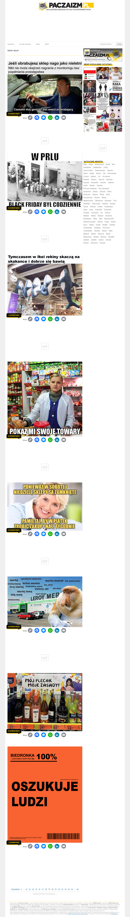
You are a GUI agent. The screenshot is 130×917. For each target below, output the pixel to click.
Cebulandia (87, 167)
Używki (104, 230)
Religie (93, 215)
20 (52, 889)
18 (46, 889)
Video (111, 230)
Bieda (91, 164)
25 (69, 889)
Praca (85, 209)
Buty (113, 164)
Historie (101, 179)
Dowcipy (110, 170)
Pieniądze (86, 203)
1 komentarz (14, 315)
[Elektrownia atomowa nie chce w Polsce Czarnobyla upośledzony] (89, 125)
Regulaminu (114, 913)
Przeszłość (107, 209)
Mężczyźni (86, 194)
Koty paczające (104, 188)
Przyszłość (94, 212)
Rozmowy (108, 215)
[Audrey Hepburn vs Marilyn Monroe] (102, 99)
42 (78, 889)
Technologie (87, 227)
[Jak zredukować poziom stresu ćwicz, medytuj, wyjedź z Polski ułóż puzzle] (115, 112)
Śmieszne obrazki (89, 221)
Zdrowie (108, 239)
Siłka (100, 218)
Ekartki (98, 173)
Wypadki (111, 237)
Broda (108, 164)
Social (107, 221)
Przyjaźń (86, 212)
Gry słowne (106, 176)
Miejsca (95, 194)
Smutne (100, 221)
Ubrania (97, 230)
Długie (92, 173)
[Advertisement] (65, 26)
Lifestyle (102, 191)
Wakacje (86, 233)
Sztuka (98, 224)
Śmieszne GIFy (109, 218)
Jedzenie (111, 182)
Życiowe (102, 243)
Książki (95, 191)
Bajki (85, 164)
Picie (114, 200)
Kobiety (92, 185)
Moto (108, 194)
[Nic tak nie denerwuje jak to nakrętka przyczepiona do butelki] (102, 125)
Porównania (108, 206)
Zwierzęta (94, 243)
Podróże (105, 203)
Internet (103, 182)
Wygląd (96, 237)
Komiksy (100, 185)
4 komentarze (14, 208)
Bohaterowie (99, 164)
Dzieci (85, 173)
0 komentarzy (14, 114)
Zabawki (86, 239)
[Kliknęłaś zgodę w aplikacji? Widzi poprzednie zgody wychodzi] (115, 125)
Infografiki (94, 182)
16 (39, 889)
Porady (100, 206)
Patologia (108, 200)
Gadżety (93, 176)
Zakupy (101, 239)
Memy (47, 44)
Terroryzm (106, 227)
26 (72, 889)
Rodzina (100, 215)
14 (33, 889)
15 (36, 889)
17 (43, 889)
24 (65, 889)
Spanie (113, 221)
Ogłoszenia (99, 200)
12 (26, 889)
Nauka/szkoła (88, 200)
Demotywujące (100, 170)
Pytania (107, 212)
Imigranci (109, 179)
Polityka (93, 206)
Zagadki (94, 239)
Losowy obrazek (25, 44)
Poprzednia (15, 889)
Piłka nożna (96, 203)
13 (30, 889)
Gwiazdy (86, 179)
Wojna (108, 233)
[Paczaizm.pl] (65, 6)
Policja (85, 206)
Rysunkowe (87, 218)
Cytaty (105, 167)
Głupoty (93, 179)
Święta (91, 224)
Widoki (93, 233)
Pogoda (112, 203)
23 (62, 889)
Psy (101, 212)
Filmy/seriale (111, 173)
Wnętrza (101, 233)
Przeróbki (98, 209)
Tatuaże (112, 224)
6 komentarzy (14, 436)
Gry (99, 176)
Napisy (104, 197)
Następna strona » (45, 894)
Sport (85, 224)
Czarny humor (88, 170)
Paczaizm (11, 44)
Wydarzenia (87, 237)
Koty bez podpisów (90, 188)
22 (59, 889)
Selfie (95, 218)
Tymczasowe (87, 230)
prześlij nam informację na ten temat (78, 913)
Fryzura (86, 176)
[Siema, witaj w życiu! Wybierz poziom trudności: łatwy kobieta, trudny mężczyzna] (102, 86)
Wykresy (103, 237)
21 (56, 889)
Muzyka (97, 197)
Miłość (102, 194)
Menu (38, 44)
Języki (85, 185)
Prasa (91, 209)
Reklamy (86, 215)
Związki (86, 243)
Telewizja (97, 227)
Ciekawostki (97, 167)
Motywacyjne (87, 197)
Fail (104, 173)
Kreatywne (87, 191)
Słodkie (104, 224)
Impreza (86, 182)
